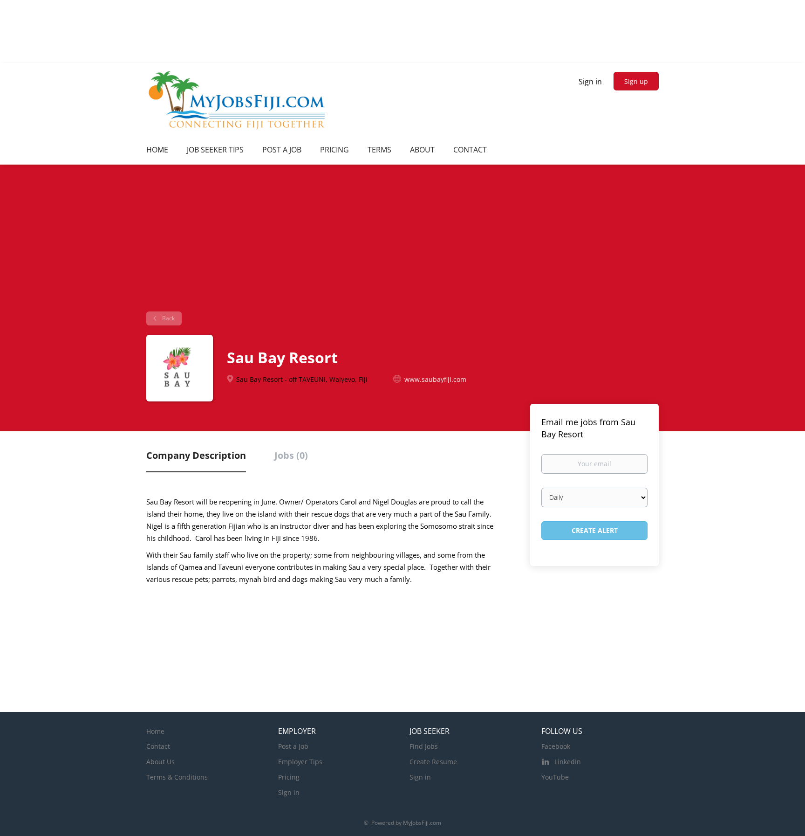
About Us (160, 761)
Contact (158, 746)
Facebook (555, 746)
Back (168, 318)
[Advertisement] (402, 241)
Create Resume (433, 761)
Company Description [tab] (196, 455)
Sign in (590, 81)
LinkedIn (567, 761)
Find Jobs (423, 746)
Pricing (289, 777)
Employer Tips (300, 761)
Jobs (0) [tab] (291, 455)
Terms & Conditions (177, 777)
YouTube (555, 777)
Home (155, 731)
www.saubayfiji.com (435, 379)
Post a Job (293, 746)
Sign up (636, 81)
